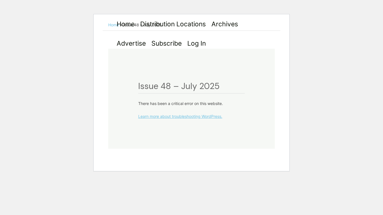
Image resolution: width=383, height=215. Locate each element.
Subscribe (166, 43)
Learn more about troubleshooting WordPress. (180, 116)
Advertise (131, 43)
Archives (224, 24)
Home (126, 24)
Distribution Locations (173, 24)
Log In (196, 43)
